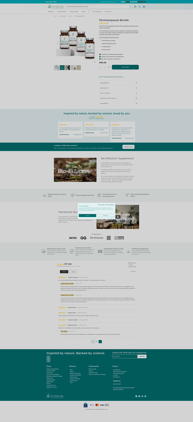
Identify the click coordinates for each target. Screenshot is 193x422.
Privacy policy (101, 204)
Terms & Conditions (109, 204)
